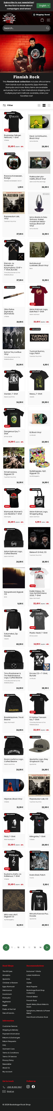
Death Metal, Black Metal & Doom (37, 1005)
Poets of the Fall (9, 1009)
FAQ (4, 1045)
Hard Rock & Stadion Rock (37, 1017)
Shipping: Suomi (43, 14)
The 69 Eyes (7, 971)
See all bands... (9, 1013)
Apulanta (29, 84)
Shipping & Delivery (10, 1030)
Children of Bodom (10, 983)
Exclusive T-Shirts (33, 971)
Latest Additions (33, 975)
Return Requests (9, 1041)
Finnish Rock (31, 1000)
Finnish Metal (32, 996)
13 (35, 947)
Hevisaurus (7, 990)
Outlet (29, 983)
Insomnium (7, 994)
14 (40, 947)
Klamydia (10, 87)
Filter (10, 105)
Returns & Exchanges (11, 1037)
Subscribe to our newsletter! (19, 2)
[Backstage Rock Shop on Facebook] (33, 1086)
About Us (6, 1068)
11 (23, 947)
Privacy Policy (8, 1060)
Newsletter (7, 1064)
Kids (28, 979)
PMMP (5, 1005)
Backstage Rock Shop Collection (35, 991)
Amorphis (6, 975)
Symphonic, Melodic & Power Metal (38, 1012)
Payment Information (11, 1034)
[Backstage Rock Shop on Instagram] (28, 1086)
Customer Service (10, 1026)
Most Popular (31, 986)
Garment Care (8, 1049)
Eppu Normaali (40, 84)
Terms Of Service (9, 1056)
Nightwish (7, 1001)
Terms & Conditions (11, 1053)
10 (18, 947)
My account (7, 1071)
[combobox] (26, 28)
